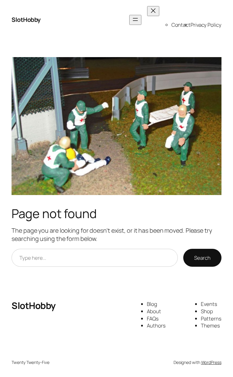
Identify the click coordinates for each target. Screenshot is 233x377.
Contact (181, 24)
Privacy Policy (206, 24)
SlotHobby (26, 19)
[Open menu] (135, 20)
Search (202, 257)
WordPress (211, 362)
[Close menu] (153, 11)
